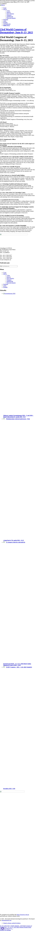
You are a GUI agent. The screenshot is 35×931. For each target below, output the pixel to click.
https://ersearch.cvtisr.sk (23, 914)
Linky (4, 285)
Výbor (8, 275)
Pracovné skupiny (11, 282)
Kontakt (5, 287)
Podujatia (5, 284)
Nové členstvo (10, 278)
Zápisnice (9, 280)
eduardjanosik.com (6, 920)
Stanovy (9, 277)
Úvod (4, 272)
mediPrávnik (10, 281)
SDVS (5, 274)
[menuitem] (19, 8)
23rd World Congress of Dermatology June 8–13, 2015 (16, 31)
